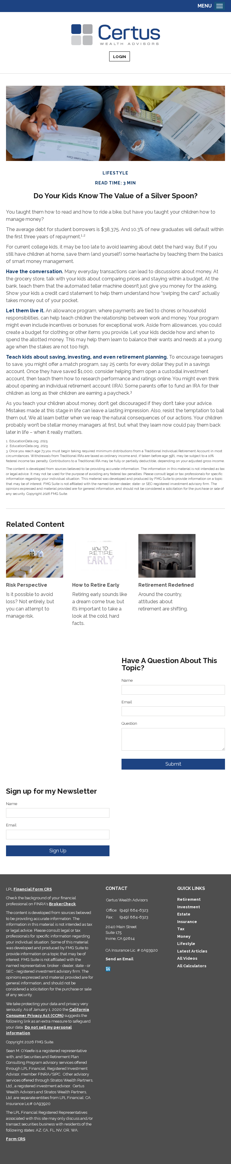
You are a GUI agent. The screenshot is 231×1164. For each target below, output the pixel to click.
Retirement (189, 899)
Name (127, 680)
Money (183, 936)
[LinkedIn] (108, 969)
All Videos (187, 958)
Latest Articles (192, 951)
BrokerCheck (62, 904)
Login (119, 56)
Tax (180, 929)
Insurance (187, 921)
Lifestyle (186, 943)
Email (127, 702)
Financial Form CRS (33, 889)
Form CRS (15, 1139)
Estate (183, 914)
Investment (188, 907)
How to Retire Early (95, 585)
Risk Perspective (26, 585)
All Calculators (191, 966)
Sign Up (57, 851)
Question (129, 723)
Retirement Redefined (166, 585)
